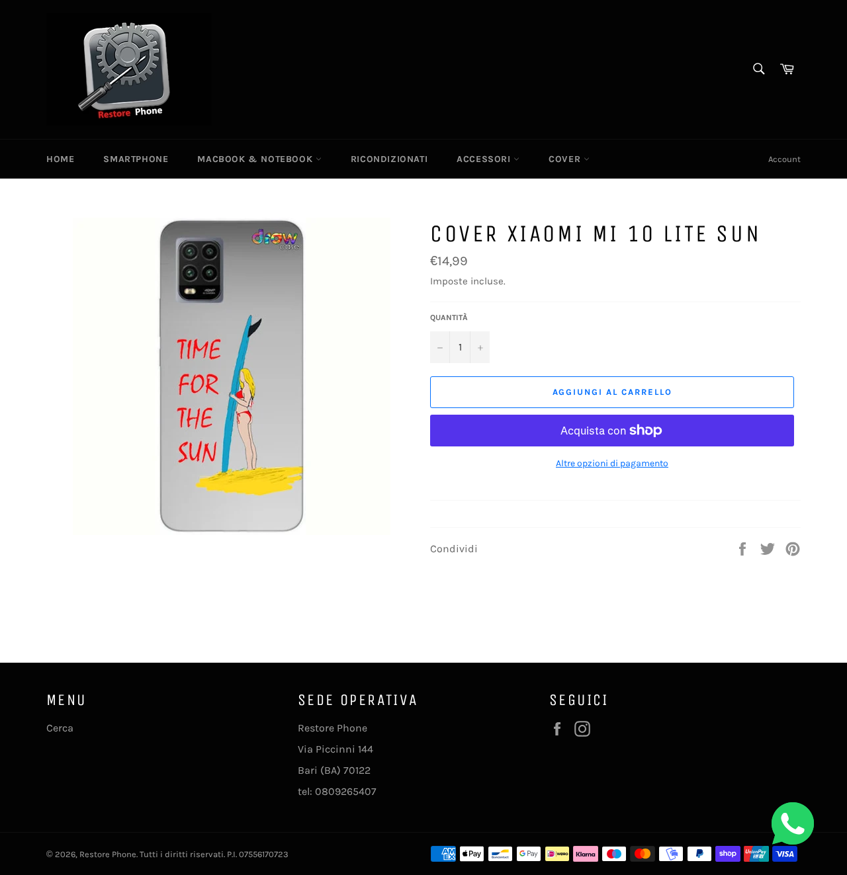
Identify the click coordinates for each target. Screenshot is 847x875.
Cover (566, 159)
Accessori (485, 159)
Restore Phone (107, 854)
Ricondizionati (389, 159)
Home (60, 159)
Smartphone (135, 159)
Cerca (59, 728)
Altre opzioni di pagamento (612, 463)
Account (784, 159)
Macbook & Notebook (256, 159)
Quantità (449, 317)
